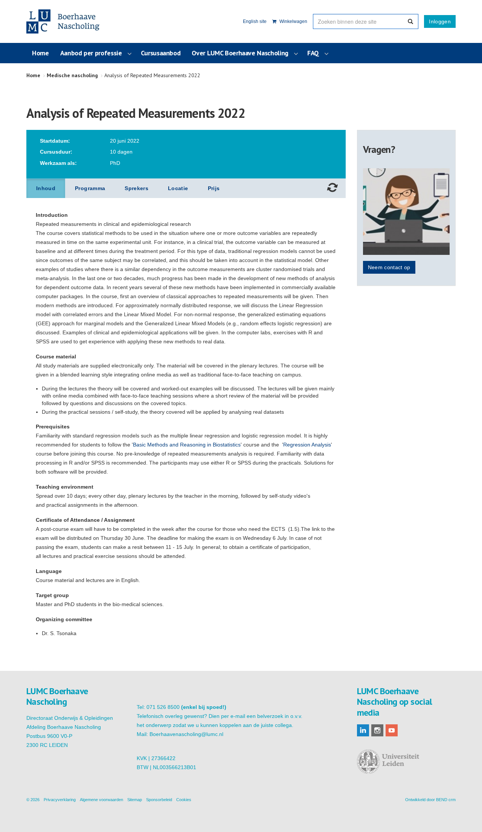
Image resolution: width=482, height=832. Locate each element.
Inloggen (440, 21)
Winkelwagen (292, 21)
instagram (377, 730)
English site (255, 21)
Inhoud (45, 188)
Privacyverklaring (60, 799)
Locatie (178, 188)
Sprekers (136, 188)
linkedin (363, 730)
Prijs (214, 188)
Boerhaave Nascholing (63, 21)
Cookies (183, 799)
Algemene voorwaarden (101, 799)
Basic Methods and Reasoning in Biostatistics (187, 445)
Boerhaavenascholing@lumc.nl (186, 734)
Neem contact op (389, 267)
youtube (392, 730)
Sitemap (134, 799)
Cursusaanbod (161, 53)
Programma (90, 188)
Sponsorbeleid (159, 799)
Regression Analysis (307, 445)
